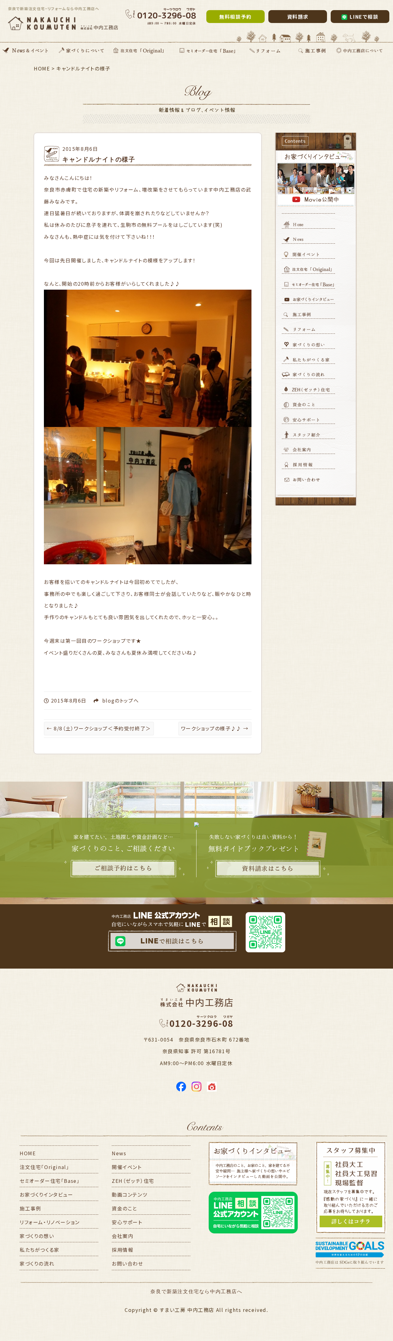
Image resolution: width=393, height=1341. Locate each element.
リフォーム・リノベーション (50, 1222)
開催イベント (127, 1167)
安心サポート (127, 1222)
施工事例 (30, 1208)
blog (108, 700)
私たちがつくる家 (40, 1249)
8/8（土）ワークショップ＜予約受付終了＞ (99, 728)
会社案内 (122, 1236)
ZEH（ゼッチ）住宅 (133, 1180)
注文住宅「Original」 (44, 1167)
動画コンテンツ (129, 1194)
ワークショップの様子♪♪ (215, 728)
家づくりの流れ (37, 1263)
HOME (28, 1153)
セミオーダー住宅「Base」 (50, 1180)
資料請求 (298, 16)
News (119, 1153)
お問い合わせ (127, 1263)
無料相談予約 (235, 16)
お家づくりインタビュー (46, 1194)
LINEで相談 (364, 16)
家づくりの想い (37, 1236)
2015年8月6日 (80, 148)
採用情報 (122, 1249)
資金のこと (124, 1208)
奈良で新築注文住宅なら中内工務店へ (196, 1291)
